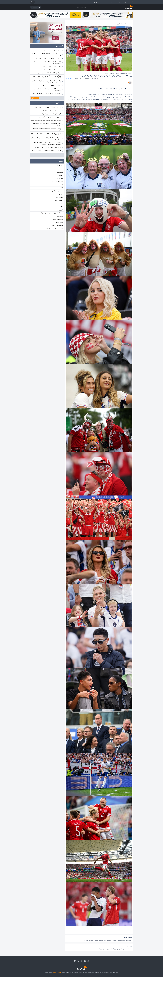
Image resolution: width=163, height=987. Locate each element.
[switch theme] (32, 2)
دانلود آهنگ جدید (58, 200)
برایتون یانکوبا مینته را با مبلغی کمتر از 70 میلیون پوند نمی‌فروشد (47, 124)
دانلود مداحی (59, 207)
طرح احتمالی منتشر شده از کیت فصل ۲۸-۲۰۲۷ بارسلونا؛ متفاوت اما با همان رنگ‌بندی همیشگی (47, 143)
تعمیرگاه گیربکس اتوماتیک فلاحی (54, 229)
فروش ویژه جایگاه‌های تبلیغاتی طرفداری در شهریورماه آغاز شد (46, 54)
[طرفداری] (116, 7)
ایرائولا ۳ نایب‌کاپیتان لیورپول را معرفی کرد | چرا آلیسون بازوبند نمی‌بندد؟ (47, 129)
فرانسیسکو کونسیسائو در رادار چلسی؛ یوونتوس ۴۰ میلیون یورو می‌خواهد (46, 134)
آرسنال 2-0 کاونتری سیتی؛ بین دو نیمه (51, 50)
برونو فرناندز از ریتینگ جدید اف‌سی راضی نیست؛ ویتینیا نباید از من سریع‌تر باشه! (46, 81)
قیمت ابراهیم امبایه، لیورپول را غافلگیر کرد (50, 85)
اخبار (118, 24)
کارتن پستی (60, 210)
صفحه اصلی (80, 7)
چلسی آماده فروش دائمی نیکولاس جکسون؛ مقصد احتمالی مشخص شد (46, 138)
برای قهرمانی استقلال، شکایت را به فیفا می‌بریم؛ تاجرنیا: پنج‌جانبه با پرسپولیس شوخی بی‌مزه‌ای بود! (47, 77)
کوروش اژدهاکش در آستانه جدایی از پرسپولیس (49, 73)
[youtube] (81, 961)
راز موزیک (60, 185)
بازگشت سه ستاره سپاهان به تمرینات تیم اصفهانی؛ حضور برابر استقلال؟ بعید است (46, 62)
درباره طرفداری (97, 2)
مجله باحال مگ (59, 222)
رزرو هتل (60, 194)
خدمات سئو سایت (58, 219)
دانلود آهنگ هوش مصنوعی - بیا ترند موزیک (51, 213)
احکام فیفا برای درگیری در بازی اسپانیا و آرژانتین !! (48, 147)
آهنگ (61, 169)
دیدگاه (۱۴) (70, 78)
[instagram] (75, 961)
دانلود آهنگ (60, 166)
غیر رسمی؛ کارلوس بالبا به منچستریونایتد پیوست (48, 70)
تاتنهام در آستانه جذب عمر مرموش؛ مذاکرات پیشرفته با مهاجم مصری (46, 151)
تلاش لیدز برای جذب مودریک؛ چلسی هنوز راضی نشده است (46, 120)
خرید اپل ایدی (59, 197)
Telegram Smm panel (57, 225)
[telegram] (78, 961)
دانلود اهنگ (60, 216)
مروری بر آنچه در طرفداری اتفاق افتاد (51, 111)
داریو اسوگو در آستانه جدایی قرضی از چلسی (49, 114)
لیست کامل (35, 98)
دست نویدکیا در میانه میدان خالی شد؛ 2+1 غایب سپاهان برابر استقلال (46, 89)
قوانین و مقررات (57, 972)
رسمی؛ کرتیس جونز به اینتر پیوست (52, 66)
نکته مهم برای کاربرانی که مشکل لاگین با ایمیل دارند (47, 107)
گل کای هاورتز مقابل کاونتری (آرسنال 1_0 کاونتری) (48, 58)
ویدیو (112, 2)
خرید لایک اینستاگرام (57, 181)
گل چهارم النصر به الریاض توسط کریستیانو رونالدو (48, 117)
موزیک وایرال (59, 178)
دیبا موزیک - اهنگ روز (57, 191)
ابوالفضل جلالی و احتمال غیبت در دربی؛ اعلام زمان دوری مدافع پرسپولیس (47, 94)
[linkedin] (85, 961)
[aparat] (88, 961)
